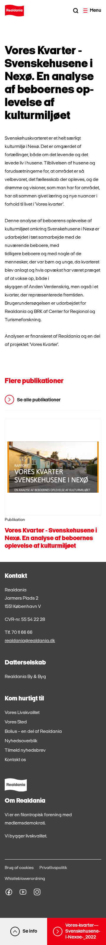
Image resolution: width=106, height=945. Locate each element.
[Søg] (76, 11)
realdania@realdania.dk (30, 641)
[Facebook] (9, 892)
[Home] (14, 11)
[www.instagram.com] (37, 892)
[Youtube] (23, 892)
